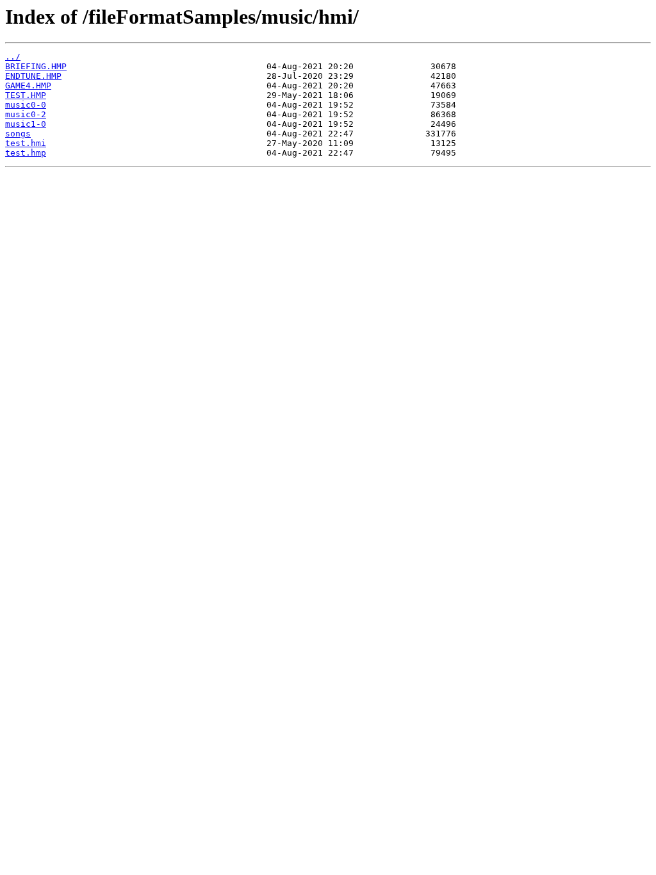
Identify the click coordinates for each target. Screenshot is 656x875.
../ (12, 56)
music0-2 (25, 114)
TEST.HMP (25, 95)
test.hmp (25, 153)
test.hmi (25, 143)
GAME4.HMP (28, 85)
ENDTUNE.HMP (33, 76)
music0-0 (25, 105)
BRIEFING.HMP (36, 66)
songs (18, 133)
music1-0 (25, 124)
